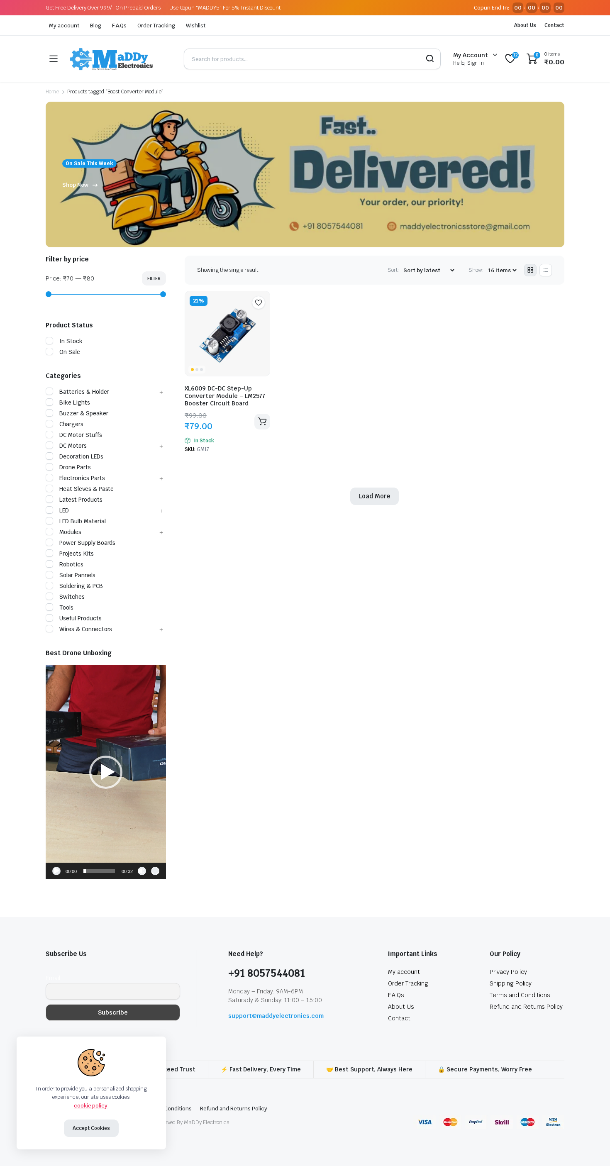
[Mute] (142, 871)
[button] (105, 772)
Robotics (71, 564)
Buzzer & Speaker (83, 413)
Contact (554, 25)
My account (64, 25)
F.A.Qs (119, 25)
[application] (106, 772)
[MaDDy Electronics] (120, 58)
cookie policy (91, 1105)
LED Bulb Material (82, 521)
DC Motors (73, 445)
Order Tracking (156, 25)
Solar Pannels (77, 575)
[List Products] (545, 270)
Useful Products (80, 618)
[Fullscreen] (155, 871)
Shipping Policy (511, 983)
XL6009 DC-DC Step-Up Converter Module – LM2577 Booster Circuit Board (225, 396)
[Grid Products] (530, 270)
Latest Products (80, 499)
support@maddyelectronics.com (276, 1016)
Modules (70, 532)
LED (64, 510)
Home (52, 91)
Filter (154, 278)
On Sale (69, 352)
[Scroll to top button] (591, 1147)
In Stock (71, 341)
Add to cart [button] (262, 421)
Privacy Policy (508, 972)
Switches (72, 596)
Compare (262, 318)
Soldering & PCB (81, 586)
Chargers (71, 424)
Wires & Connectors (85, 629)
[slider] (99, 871)
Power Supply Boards (87, 542)
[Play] (56, 871)
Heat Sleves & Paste (86, 489)
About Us (525, 25)
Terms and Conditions (520, 995)
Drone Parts (75, 467)
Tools (66, 607)
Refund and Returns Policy (526, 1006)
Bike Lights (74, 402)
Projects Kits (76, 553)
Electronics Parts (82, 478)
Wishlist (195, 25)
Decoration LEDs (81, 456)
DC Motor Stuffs (80, 435)
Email (53, 978)
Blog (95, 25)
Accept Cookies (91, 1128)
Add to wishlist (258, 302)
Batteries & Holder (84, 391)
